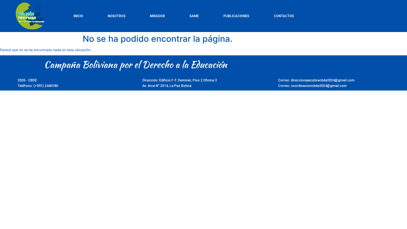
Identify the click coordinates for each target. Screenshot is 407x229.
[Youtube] (355, 16)
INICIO (78, 16)
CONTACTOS (284, 16)
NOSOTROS (116, 16)
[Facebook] (332, 16)
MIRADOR (157, 16)
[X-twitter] (344, 16)
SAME (194, 16)
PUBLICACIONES (236, 16)
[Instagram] (367, 16)
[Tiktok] (379, 16)
